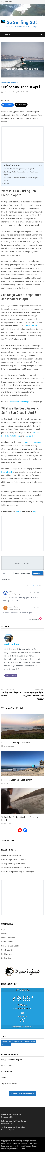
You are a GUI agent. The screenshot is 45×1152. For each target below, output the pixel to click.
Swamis (4, 1077)
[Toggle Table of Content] (38, 165)
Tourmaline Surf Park (32, 442)
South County (7, 950)
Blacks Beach (6, 472)
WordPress (14, 1148)
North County (6, 941)
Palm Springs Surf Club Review (13, 859)
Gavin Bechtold (10, 92)
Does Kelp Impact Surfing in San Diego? (17, 871)
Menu (7, 35)
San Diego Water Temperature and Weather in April (21, 173)
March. (18, 511)
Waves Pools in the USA (11, 855)
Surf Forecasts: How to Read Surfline (16, 867)
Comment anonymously (22, 573)
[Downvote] (38, 592)
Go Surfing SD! (21, 22)
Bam (23, 1148)
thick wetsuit (31, 325)
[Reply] (31, 593)
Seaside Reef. (30, 436)
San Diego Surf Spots (9, 82)
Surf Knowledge (7, 954)
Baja (3, 929)
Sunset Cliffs (6, 1065)
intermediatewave (29, 1042)
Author (6, 183)
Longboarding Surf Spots (11, 1059)
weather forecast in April (20, 401)
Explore (4, 933)
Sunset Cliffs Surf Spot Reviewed (15, 742)
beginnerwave (18, 1042)
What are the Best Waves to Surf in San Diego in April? (21, 178)
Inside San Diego (8, 937)
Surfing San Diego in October (13, 863)
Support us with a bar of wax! (22, 1094)
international (6, 1045)
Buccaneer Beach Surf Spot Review (16, 780)
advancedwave (6, 1042)
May (34, 511)
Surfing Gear (6, 958)
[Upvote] (34, 592)
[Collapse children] (41, 592)
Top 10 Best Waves (9, 1083)
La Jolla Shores (13, 436)
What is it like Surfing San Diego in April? (19, 169)
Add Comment (37, 573)
